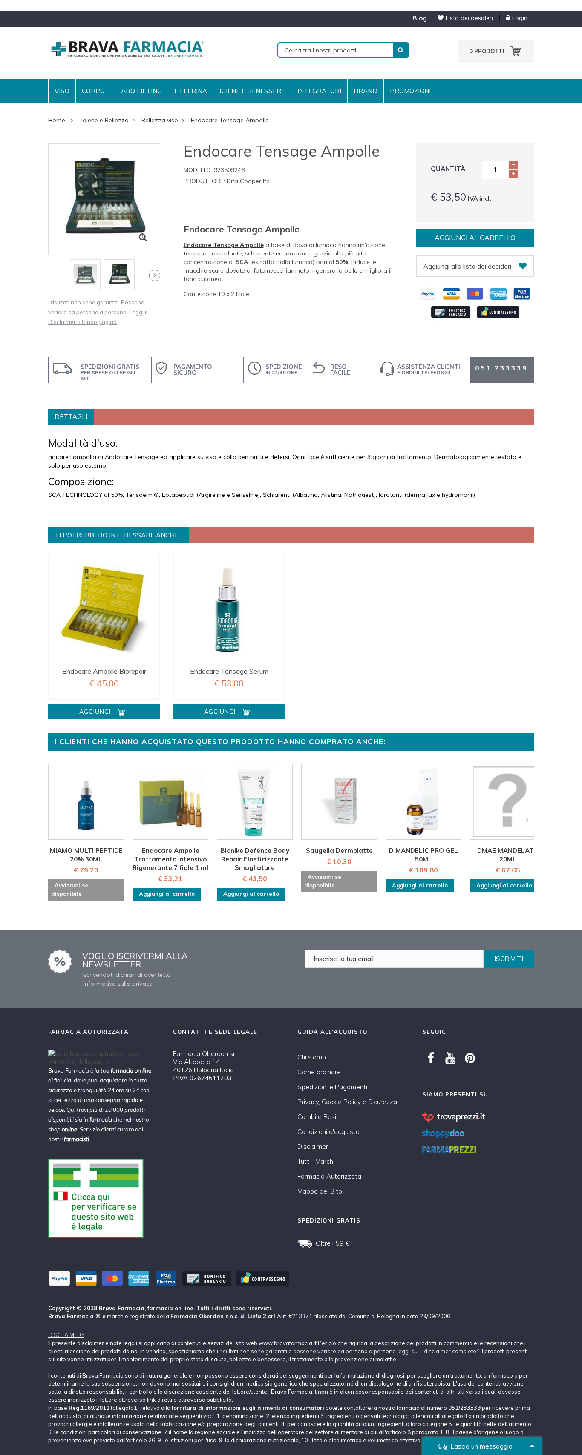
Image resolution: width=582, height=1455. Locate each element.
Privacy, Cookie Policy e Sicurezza (347, 1102)
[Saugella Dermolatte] (339, 802)
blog (419, 18)
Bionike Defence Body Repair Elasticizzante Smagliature (254, 859)
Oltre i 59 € (333, 1243)
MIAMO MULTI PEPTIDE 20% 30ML (86, 855)
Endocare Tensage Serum (229, 671)
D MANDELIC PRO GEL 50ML (423, 855)
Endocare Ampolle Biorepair (104, 671)
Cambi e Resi (316, 1117)
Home (56, 120)
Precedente (50, 277)
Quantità (448, 169)
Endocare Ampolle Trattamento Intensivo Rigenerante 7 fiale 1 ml (170, 859)
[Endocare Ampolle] (104, 609)
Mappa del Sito (319, 1191)
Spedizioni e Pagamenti (332, 1087)
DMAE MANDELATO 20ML (508, 855)
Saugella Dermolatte (339, 851)
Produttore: (204, 181)
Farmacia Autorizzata (329, 1176)
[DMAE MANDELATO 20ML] (508, 802)
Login (519, 18)
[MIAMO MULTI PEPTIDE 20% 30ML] (86, 802)
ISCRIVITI (508, 959)
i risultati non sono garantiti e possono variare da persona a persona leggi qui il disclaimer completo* (348, 1351)
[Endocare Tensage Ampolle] (85, 274)
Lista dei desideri (469, 18)
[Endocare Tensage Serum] (229, 609)
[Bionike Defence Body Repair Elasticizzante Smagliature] (255, 802)
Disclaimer (312, 1146)
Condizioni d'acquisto (328, 1132)
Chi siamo (311, 1057)
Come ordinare (319, 1072)
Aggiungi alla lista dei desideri (467, 266)
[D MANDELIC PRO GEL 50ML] (423, 802)
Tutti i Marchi (315, 1161)
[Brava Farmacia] (127, 48)
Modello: (198, 170)
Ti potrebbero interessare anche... (118, 535)
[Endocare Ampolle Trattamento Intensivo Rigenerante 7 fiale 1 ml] (170, 802)
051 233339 (501, 368)
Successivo (154, 275)
